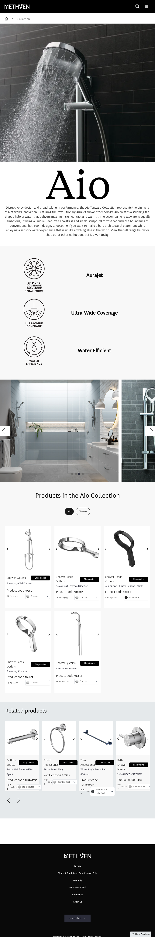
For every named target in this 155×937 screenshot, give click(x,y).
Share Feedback (142, 934)
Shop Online (40, 578)
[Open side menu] (146, 6)
